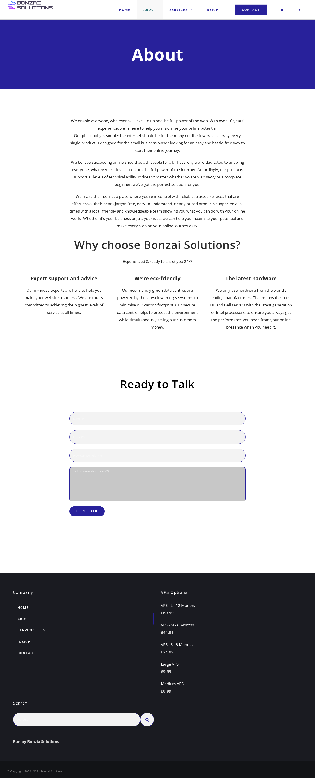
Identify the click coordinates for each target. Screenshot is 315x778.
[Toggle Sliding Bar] (299, 9)
